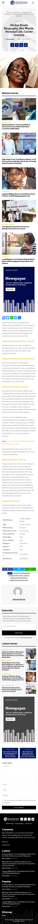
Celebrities (5, 256)
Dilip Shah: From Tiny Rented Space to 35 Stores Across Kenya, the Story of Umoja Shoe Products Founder (19, 161)
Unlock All (19, 633)
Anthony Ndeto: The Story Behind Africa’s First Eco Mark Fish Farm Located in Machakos (16, 127)
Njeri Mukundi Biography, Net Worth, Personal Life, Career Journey (28, 754)
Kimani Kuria (10, 39)
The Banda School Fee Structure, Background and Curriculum (15, 228)
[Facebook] (12, 45)
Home (9, 12)
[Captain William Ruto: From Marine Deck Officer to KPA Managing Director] (19, 178)
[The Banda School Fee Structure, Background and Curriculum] (19, 211)
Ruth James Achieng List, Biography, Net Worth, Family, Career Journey (10, 754)
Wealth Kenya (6, 122)
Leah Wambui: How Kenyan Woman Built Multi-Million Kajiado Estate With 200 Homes (18, 261)
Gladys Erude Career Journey (19, 575)
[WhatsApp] (26, 45)
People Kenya (16, 12)
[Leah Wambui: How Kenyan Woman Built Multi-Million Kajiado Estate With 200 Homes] (19, 244)
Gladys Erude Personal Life (19, 580)
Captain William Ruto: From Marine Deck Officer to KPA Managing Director (18, 195)
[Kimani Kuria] (19, 591)
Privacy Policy (26, 637)
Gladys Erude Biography (21, 573)
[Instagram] (25, 819)
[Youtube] (32, 819)
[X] (17, 45)
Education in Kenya (8, 224)
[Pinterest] (21, 45)
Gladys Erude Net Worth (19, 578)
